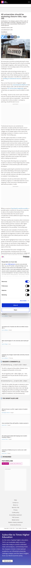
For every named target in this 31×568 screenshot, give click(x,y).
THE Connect (15, 517)
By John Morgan (5, 344)
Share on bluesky (2, 37)
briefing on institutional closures (12, 78)
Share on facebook (12, 37)
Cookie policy (15, 512)
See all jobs (5, 463)
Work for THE (15, 507)
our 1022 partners (10, 264)
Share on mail (15, 37)
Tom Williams (4, 32)
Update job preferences (15, 463)
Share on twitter (8, 37)
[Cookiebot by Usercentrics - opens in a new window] (23, 257)
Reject (15, 310)
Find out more (7, 561)
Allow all (15, 305)
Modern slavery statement (15, 522)
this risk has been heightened (15, 88)
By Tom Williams (5, 316)
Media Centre (15, 520)
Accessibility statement (15, 515)
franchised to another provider (19, 208)
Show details (23, 300)
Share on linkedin (5, 37)
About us (15, 505)
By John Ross (4, 425)
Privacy (15, 510)
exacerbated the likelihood (20, 85)
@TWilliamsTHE (8, 34)
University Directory (15, 525)
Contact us (15, 502)
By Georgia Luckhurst (6, 412)
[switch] (27, 286)
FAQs (15, 500)
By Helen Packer (5, 439)
